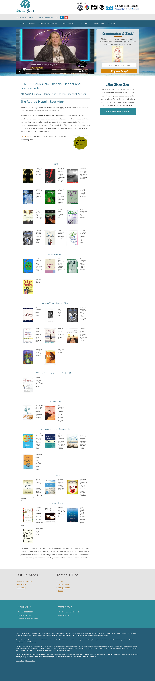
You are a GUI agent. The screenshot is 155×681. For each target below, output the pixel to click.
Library (60, 581)
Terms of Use (30, 661)
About (32, 24)
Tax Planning (83, 24)
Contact (112, 24)
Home (22, 24)
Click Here (25, 136)
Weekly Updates (64, 588)
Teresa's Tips (98, 24)
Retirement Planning (48, 24)
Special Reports (63, 584)
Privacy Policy (20, 661)
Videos (60, 591)
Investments (67, 24)
